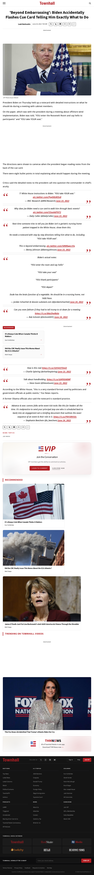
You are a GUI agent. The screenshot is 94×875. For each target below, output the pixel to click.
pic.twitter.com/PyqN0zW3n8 (47, 197)
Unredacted (6, 815)
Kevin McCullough (69, 782)
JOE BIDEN (6, 436)
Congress (36, 778)
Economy (36, 785)
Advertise (36, 811)
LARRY (5, 807)
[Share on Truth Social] (56, 24)
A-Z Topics (37, 768)
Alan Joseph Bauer (69, 789)
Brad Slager (67, 785)
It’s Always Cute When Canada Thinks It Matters (23, 522)
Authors (5, 797)
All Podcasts (6, 827)
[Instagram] (45, 760)
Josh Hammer (68, 793)
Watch (5, 785)
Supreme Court (38, 797)
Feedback (27, 868)
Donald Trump (37, 782)
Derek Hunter (68, 778)
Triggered (6, 811)
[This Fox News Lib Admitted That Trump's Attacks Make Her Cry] (47, 703)
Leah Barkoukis (24, 24)
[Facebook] (50, 760)
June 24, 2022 (76, 302)
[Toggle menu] (4, 3)
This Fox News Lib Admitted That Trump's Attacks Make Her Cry (30, 732)
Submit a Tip (37, 819)
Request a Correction (39, 868)
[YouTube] (55, 760)
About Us (36, 807)
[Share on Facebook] (60, 24)
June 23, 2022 (62, 200)
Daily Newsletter (68, 815)
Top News (6, 774)
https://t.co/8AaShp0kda (47, 313)
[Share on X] (51, 24)
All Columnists (68, 797)
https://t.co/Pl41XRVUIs (65, 416)
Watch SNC (67, 819)
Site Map (49, 868)
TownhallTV (6, 793)
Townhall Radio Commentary (12, 823)
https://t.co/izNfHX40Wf (58, 379)
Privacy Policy (18, 868)
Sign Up (86, 861)
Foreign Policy (37, 789)
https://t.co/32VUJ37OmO (54, 368)
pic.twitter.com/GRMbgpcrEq (61, 246)
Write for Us (36, 823)
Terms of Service (7, 868)
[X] (41, 760)
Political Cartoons (8, 789)
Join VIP (87, 760)
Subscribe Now (58, 468)
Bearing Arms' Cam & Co (10, 819)
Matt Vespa (8, 571)
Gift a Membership (69, 811)
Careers (35, 815)
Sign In (71, 760)
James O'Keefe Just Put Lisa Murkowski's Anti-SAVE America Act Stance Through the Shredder (42, 624)
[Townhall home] (11, 759)
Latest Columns (7, 782)
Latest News (6, 778)
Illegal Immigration (39, 793)
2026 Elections (37, 774)
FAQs (78, 760)
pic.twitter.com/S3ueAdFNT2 (47, 212)
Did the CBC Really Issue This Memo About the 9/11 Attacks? (28, 568)
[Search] (90, 3)
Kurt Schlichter (9, 525)
